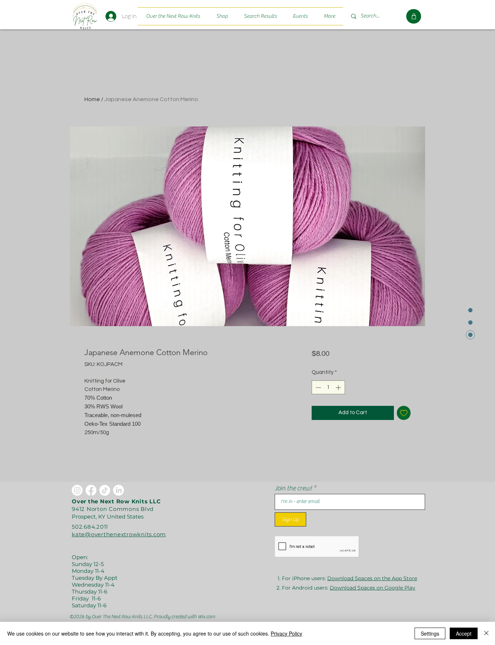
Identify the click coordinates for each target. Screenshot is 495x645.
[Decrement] (318, 387)
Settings (430, 633)
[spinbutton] (328, 387)
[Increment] (339, 387)
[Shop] (413, 16)
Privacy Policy (286, 633)
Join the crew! (293, 488)
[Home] (84, 16)
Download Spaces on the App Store (372, 578)
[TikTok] (104, 490)
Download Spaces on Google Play (372, 587)
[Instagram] (77, 490)
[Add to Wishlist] (404, 413)
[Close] (486, 633)
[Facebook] (91, 490)
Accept (463, 633)
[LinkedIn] (118, 490)
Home (92, 99)
